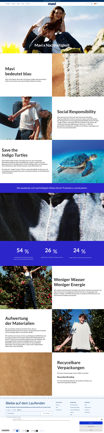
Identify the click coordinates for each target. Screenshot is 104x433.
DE (96, 3)
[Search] (86, 4)
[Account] (89, 4)
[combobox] (95, 4)
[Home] (52, 3)
